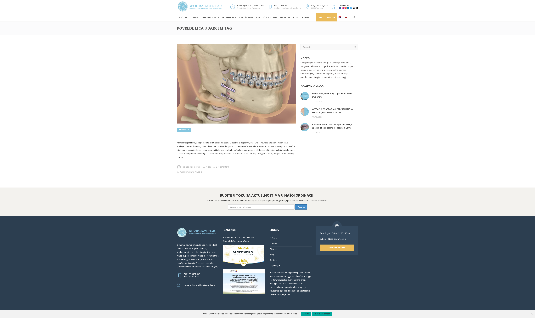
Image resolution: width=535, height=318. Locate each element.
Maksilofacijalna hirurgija (191, 172)
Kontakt (273, 260)
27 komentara (222, 166)
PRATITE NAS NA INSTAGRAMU (315, 146)
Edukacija (274, 249)
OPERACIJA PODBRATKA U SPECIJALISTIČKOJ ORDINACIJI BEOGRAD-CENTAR (332, 111)
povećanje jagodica (278, 290)
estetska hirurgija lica (285, 276)
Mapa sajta (275, 265)
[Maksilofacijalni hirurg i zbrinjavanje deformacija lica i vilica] (236, 84)
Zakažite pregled (326, 17)
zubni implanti (294, 280)
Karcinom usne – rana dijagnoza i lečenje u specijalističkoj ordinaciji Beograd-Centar (333, 126)
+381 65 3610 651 (192, 276)
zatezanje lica (283, 283)
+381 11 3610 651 (192, 274)
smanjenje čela (283, 294)
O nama (273, 243)
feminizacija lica (280, 280)
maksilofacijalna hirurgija (281, 272)
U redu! (306, 314)
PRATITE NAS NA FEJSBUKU (313, 143)
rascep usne (297, 272)
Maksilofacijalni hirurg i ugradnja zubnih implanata (332, 95)
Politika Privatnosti (322, 314)
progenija (302, 287)
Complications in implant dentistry (238, 237)
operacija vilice (290, 287)
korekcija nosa (296, 283)
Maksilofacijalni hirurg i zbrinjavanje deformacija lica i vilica (236, 136)
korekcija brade (276, 287)
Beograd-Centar (193, 166)
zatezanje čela (294, 290)
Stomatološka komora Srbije (236, 241)
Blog (272, 254)
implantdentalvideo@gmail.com (199, 285)
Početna (273, 238)
